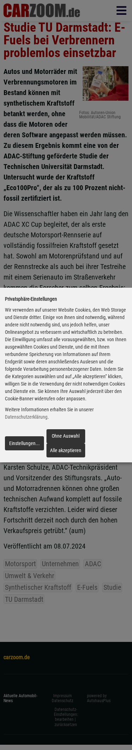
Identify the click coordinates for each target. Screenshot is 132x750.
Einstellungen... (24, 443)
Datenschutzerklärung (26, 417)
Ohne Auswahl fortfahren (66, 438)
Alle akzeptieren (65, 450)
